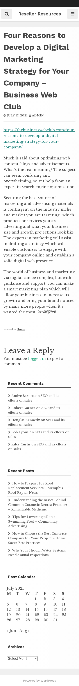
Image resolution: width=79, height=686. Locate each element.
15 (37, 609)
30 (46, 620)
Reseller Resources (39, 14)
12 (9, 609)
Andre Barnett (22, 396)
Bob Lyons (20, 432)
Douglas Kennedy (25, 420)
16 (46, 609)
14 (27, 609)
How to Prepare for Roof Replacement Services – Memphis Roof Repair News (35, 488)
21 (27, 615)
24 (55, 615)
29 (37, 620)
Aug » (24, 630)
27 (18, 620)
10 (55, 604)
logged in (37, 358)
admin (38, 115)
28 (27, 620)
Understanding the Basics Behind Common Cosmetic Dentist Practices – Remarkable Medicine (38, 504)
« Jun (11, 630)
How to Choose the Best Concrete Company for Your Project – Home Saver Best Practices (37, 538)
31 (55, 620)
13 (18, 609)
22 (37, 615)
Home (21, 329)
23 (46, 615)
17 (55, 609)
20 (18, 615)
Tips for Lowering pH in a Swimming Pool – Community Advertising (33, 521)
